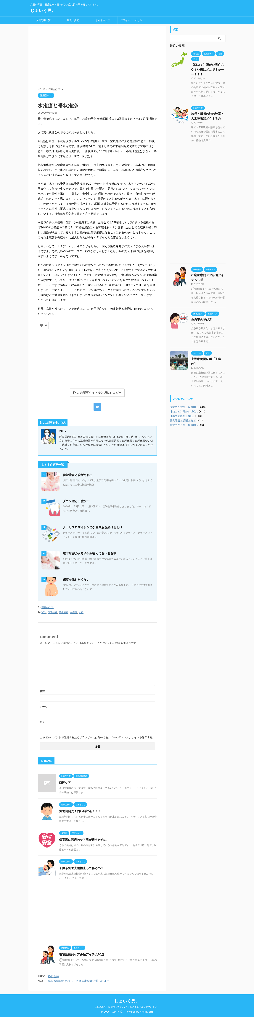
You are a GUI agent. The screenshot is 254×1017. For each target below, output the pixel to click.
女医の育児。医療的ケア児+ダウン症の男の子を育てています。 (127, 1007)
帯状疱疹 (63, 612)
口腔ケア (65, 782)
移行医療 (53, 976)
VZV (43, 612)
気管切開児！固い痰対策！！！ (80, 811)
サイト (43, 721)
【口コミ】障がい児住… (184, 411)
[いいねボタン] (41, 325)
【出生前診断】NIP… (182, 415)
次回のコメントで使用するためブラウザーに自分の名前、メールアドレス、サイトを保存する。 (99, 737)
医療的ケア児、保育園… (184, 407)
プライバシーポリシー (132, 20)
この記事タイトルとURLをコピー (99, 392)
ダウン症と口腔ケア (76, 501)
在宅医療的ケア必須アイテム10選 (81, 954)
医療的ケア (47, 607)
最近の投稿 (73, 20)
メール (43, 706)
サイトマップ (103, 20)
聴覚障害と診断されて (78, 475)
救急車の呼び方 (201, 319)
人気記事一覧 (43, 20)
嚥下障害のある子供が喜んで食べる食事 (89, 553)
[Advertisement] (97, 57)
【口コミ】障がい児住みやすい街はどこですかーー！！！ (207, 69)
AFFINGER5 (146, 1011)
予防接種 (52, 612)
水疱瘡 (73, 612)
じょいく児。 (43, 10)
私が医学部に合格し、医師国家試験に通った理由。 (80, 981)
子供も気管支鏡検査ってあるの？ (81, 868)
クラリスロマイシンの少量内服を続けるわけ (92, 527)
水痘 (81, 612)
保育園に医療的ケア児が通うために (83, 839)
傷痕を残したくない (76, 579)
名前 (42, 691)
